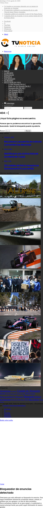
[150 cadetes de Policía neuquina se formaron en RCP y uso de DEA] (20, 315)
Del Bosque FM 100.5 (15, 99)
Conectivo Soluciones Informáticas (14, 405)
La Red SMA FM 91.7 (15, 98)
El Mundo (8, 80)
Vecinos (2, 402)
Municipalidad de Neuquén (11, 397)
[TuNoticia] (20, 47)
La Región (8, 73)
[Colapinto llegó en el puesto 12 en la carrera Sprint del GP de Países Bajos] (20, 268)
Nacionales (9, 79)
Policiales (9, 75)
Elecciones (13, 393)
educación (8, 393)
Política (8, 77)
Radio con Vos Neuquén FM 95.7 (19, 86)
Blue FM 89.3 (13, 94)
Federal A (19, 393)
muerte (33, 394)
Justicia (28, 394)
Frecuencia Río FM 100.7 (16, 88)
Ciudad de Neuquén (28, 390)
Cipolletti (13, 391)
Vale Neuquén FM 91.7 (16, 90)
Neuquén (29, 396)
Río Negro (34, 399)
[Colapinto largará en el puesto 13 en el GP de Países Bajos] (20, 338)
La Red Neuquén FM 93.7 (17, 84)
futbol (23, 393)
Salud (41, 400)
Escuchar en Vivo (12, 82)
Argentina (5, 390)
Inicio (6, 71)
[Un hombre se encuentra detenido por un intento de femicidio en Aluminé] (20, 197)
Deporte (2, 394)
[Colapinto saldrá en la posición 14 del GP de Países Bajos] (20, 244)
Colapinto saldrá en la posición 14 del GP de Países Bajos (23, 14)
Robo (27, 400)
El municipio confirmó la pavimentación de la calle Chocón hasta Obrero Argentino (21, 11)
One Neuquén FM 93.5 (16, 92)
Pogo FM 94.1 (13, 96)
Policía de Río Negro (18, 400)
